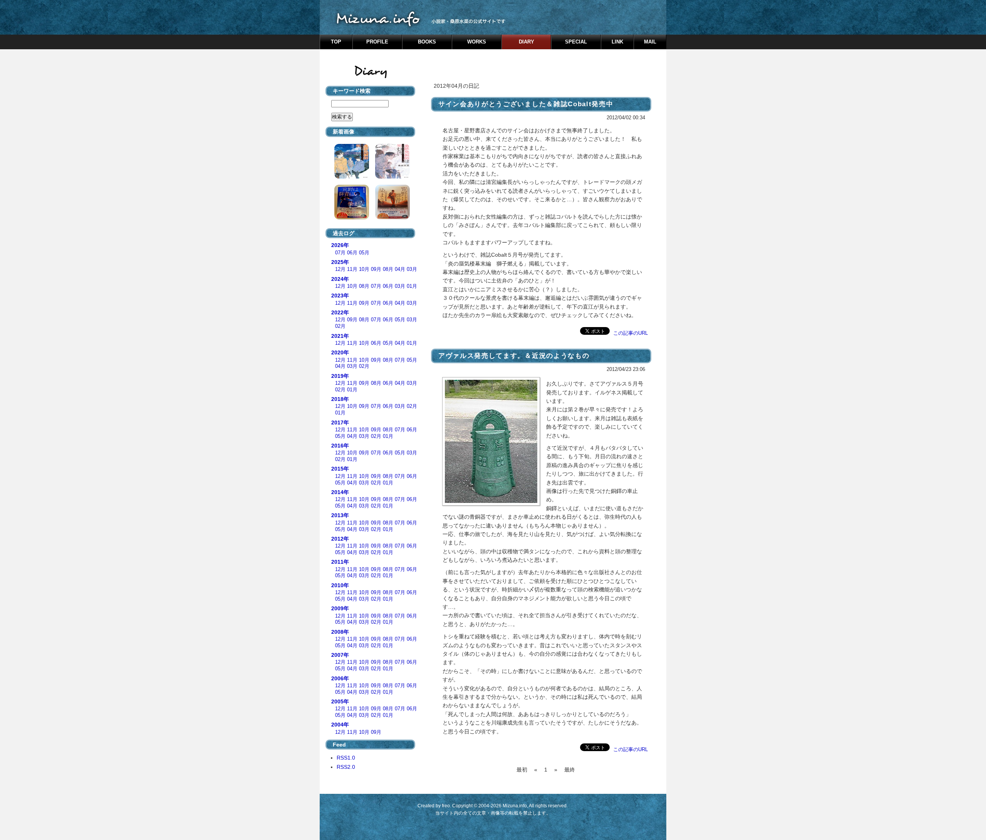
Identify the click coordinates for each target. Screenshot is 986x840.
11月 (352, 269)
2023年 (340, 295)
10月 (364, 269)
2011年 (340, 562)
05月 (364, 253)
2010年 (340, 585)
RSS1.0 (346, 758)
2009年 (340, 608)
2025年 (340, 262)
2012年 (340, 539)
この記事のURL (630, 333)
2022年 (340, 312)
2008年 (340, 632)
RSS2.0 (346, 767)
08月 (388, 269)
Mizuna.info (515, 805)
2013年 (340, 515)
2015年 (340, 469)
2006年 (340, 678)
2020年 (340, 352)
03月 (412, 269)
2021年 (340, 336)
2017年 (340, 422)
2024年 (340, 279)
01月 (412, 286)
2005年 (340, 701)
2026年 (340, 245)
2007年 (340, 655)
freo (446, 805)
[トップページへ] (493, 17)
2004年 (340, 724)
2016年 (340, 446)
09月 (376, 269)
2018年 (340, 399)
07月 (340, 253)
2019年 (340, 376)
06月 (352, 253)
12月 (340, 269)
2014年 (340, 492)
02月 (340, 326)
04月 (400, 269)
